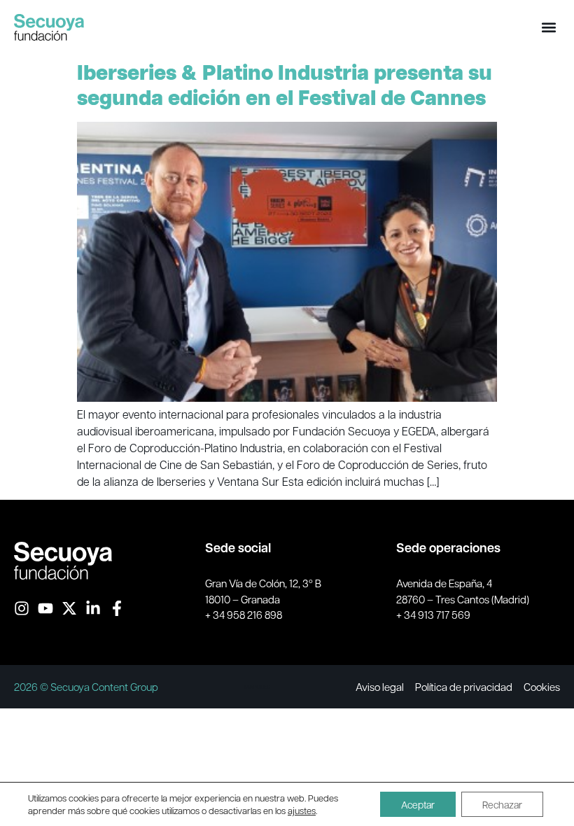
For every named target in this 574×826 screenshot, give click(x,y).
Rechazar (502, 804)
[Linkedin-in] (93, 608)
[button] (548, 26)
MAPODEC (257, 686)
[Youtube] (45, 608)
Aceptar (418, 804)
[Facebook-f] (117, 608)
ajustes (302, 810)
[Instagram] (21, 608)
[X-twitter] (69, 608)
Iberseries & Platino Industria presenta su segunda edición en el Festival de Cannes (284, 85)
